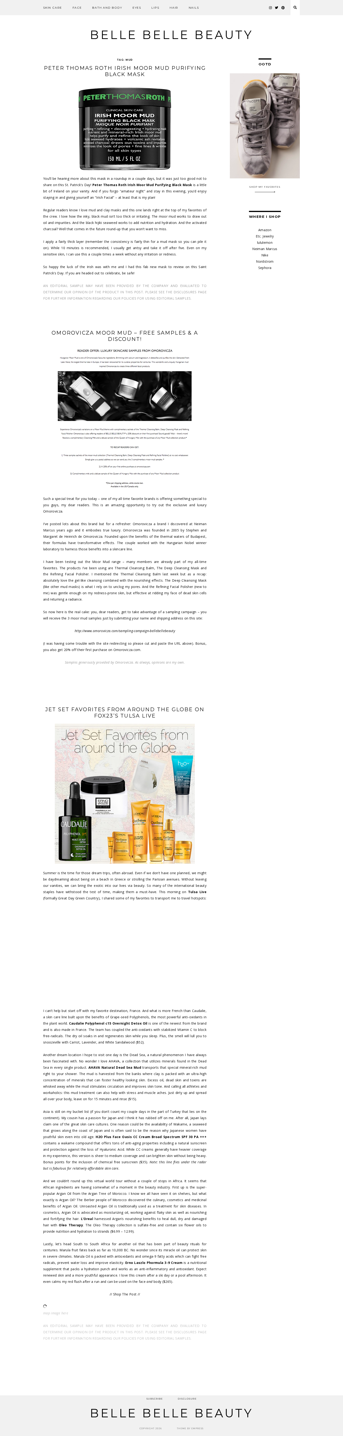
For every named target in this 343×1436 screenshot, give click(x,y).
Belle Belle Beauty (171, 35)
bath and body (107, 7)
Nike (264, 255)
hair (174, 7)
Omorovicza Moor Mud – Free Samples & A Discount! (125, 336)
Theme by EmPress (190, 1428)
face (77, 7)
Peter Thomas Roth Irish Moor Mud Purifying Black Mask (125, 71)
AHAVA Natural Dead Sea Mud (114, 1067)
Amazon (264, 230)
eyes (137, 7)
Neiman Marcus (264, 249)
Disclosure (187, 1398)
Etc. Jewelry (265, 236)
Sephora (264, 267)
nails (194, 7)
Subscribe (154, 1398)
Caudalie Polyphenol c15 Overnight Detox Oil (108, 1023)
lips (155, 7)
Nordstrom (264, 261)
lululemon (265, 242)
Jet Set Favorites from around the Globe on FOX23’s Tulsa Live (124, 712)
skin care (52, 7)
